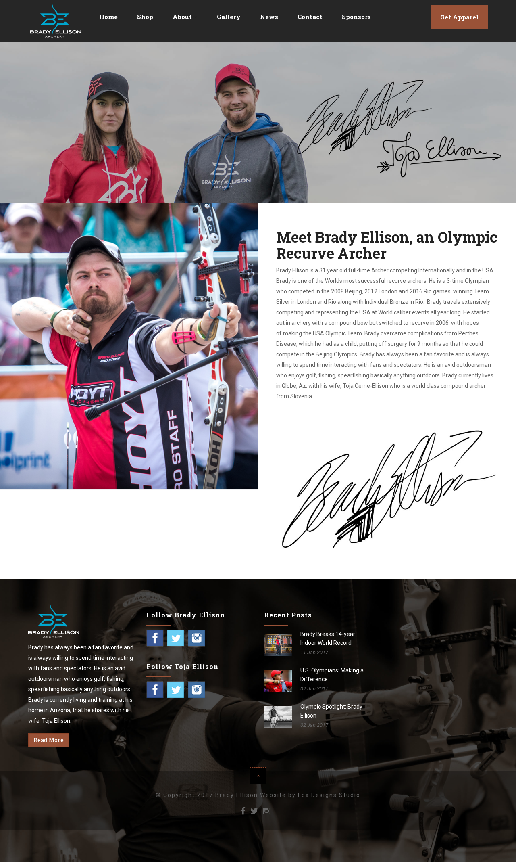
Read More (48, 740)
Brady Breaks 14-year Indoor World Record (327, 638)
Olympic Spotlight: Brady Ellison (331, 711)
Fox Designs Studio (329, 795)
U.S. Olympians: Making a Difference (332, 674)
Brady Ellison (236, 795)
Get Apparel (459, 17)
